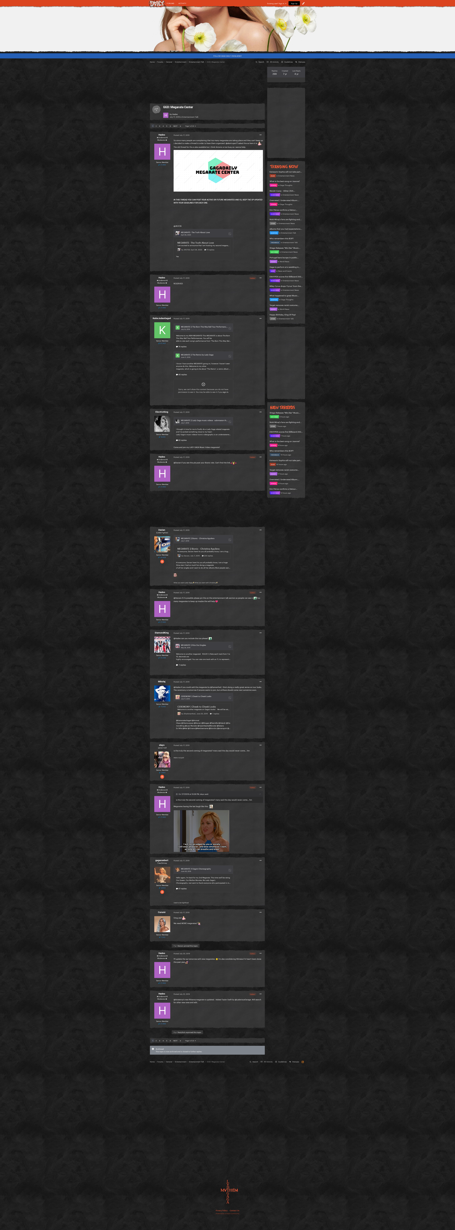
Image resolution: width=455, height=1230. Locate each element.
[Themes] (303, 3)
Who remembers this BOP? (281, 238)
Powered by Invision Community (227, 1213)
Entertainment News (286, 175)
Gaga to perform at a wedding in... (285, 266)
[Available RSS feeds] (302, 1061)
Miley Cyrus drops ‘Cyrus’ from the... (286, 285)
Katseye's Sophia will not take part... (286, 171)
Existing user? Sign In (276, 3)
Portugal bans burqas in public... (284, 257)
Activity (182, 3)
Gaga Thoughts (286, 185)
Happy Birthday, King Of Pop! (283, 314)
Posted (181, 135)
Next (175, 126)
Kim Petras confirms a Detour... (283, 209)
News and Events (285, 271)
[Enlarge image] (218, 170)
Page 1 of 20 (190, 126)
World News (284, 261)
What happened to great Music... (284, 295)
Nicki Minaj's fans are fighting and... (286, 219)
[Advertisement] (207, 83)
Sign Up (294, 3)
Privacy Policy (222, 1210)
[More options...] (260, 135)
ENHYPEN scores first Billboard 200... (286, 276)
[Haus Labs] (227, 29)
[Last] (180, 125)
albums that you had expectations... (286, 228)
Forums (170, 3)
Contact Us (234, 1210)
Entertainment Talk (190, 116)
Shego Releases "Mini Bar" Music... (285, 247)
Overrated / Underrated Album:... (284, 200)
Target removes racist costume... (284, 304)
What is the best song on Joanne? (285, 180)
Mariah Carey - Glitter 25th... (282, 190)
